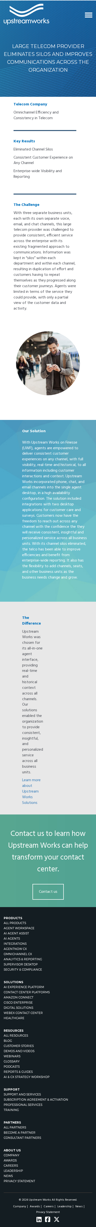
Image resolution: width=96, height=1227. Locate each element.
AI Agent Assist (16, 933)
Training (11, 1110)
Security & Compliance (23, 969)
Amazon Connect (18, 997)
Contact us (48, 892)
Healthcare (14, 1018)
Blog (8, 1041)
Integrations (15, 943)
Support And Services (22, 1094)
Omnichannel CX (18, 954)
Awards (10, 1160)
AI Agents (12, 938)
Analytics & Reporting (23, 959)
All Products (15, 923)
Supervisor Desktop (21, 964)
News (8, 1176)
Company (11, 1155)
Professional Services (23, 1105)
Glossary (12, 1061)
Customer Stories (19, 1046)
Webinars (12, 1056)
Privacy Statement (19, 1181)
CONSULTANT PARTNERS (22, 1138)
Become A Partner (19, 1132)
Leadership (13, 1171)
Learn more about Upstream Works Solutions (31, 791)
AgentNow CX (15, 949)
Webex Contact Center (23, 1013)
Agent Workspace (19, 928)
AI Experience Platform (24, 987)
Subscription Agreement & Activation (36, 1099)
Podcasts (12, 1066)
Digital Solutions (18, 1008)
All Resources (16, 1035)
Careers (11, 1165)
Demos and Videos (19, 1051)
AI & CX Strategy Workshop (26, 1077)
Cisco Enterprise (18, 1002)
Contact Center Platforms (27, 992)
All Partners (15, 1127)
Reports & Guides (18, 1072)
